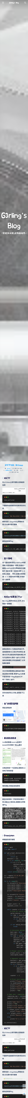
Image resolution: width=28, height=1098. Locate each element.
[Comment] (24, 1085)
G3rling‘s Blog (14, 3)
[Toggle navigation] (25, 2)
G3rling (8, 468)
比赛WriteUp (8, 470)
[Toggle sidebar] (3, 2)
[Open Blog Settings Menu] (24, 1093)
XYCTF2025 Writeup (14, 465)
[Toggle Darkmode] (24, 1089)
